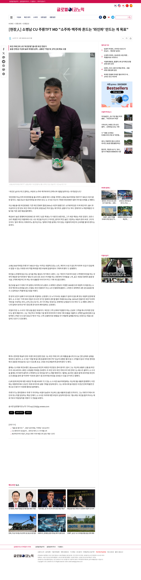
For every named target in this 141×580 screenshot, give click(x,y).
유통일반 (44, 17)
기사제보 (72, 552)
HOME (11, 24)
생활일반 (53, 17)
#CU (11, 412)
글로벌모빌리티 (13, 1)
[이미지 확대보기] (92, 55)
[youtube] (108, 17)
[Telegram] (112, 17)
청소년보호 (110, 552)
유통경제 (18, 24)
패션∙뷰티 (27, 17)
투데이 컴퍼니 (105, 188)
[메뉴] (11, 17)
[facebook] (100, 17)
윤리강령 (48, 552)
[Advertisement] (52, 244)
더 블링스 (33, 1)
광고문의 (79, 552)
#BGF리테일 (19, 412)
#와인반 (28, 412)
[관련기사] (12, 425)
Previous (104, 267)
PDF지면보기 (41, 1)
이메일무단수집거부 (89, 552)
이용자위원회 (56, 552)
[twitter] (104, 17)
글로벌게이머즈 (24, 1)
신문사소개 (41, 552)
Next (129, 267)
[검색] (130, 17)
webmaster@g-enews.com (76, 561)
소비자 (35, 17)
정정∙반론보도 (65, 552)
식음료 (19, 17)
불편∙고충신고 (119, 552)
